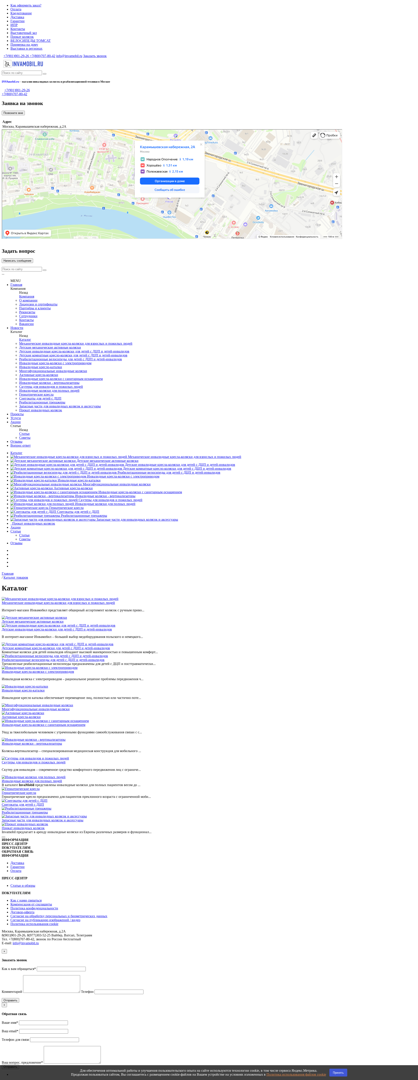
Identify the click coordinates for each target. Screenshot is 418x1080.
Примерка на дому (24, 44)
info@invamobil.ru (69, 56)
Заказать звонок (95, 56)
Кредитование (21, 13)
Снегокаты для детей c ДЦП (40, 398)
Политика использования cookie (34, 924)
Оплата (15, 9)
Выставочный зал (23, 33)
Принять (338, 1072)
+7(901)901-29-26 (16, 56)
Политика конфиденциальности (34, 908)
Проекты (17, 414)
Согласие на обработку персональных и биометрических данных (58, 916)
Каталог (25, 339)
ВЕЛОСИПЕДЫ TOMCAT (30, 40)
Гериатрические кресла (36, 394)
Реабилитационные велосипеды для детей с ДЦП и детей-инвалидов (70, 359)
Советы (24, 437)
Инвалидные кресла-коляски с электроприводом (55, 363)
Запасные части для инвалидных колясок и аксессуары (60, 406)
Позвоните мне (13, 113)
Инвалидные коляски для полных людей (49, 390)
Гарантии (17, 21)
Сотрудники (28, 316)
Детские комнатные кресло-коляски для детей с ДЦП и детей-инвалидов (73, 355)
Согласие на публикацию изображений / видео (45, 920)
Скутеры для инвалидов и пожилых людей (51, 386)
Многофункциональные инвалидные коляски (53, 371)
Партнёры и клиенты (35, 308)
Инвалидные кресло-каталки (40, 367)
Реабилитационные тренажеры (42, 402)
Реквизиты (27, 312)
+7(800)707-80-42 (42, 56)
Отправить (10, 1000)
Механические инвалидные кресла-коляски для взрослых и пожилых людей (75, 343)
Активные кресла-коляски (38, 375)
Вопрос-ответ (20, 445)
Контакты (17, 29)
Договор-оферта (22, 912)
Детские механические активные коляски (50, 347)
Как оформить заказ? (25, 5)
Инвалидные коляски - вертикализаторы (49, 383)
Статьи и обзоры (22, 885)
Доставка (17, 17)
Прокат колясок (22, 37)
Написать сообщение (17, 260)
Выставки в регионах (26, 48)
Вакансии (26, 324)
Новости (16, 328)
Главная (16, 285)
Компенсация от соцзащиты (31, 904)
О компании (28, 300)
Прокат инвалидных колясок (40, 410)
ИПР (14, 25)
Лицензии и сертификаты (38, 304)
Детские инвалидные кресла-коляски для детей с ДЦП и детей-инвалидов (74, 351)
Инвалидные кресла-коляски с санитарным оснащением (61, 379)
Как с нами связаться (26, 900)
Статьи (24, 434)
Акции (15, 422)
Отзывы (16, 441)
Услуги (15, 418)
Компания (26, 296)
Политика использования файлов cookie (296, 1074)
